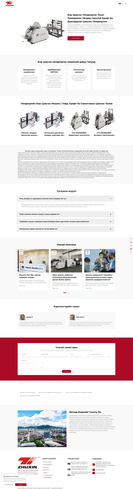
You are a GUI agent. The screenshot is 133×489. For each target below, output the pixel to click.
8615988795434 (100, 469)
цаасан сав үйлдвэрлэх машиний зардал (78, 392)
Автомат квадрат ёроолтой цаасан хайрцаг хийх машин (29, 134)
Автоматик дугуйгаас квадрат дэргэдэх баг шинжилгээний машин (54, 134)
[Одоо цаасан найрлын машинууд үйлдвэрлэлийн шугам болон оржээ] (69, 475)
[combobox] (45, 357)
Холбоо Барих (100, 3)
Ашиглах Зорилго (75, 3)
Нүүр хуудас (54, 3)
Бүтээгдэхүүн (63, 3)
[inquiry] (131, 252)
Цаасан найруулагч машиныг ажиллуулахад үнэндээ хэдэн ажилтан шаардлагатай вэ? (79, 468)
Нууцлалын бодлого (57, 488)
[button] (64, 292)
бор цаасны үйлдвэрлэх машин (30, 395)
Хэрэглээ (46, 467)
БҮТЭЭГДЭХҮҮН (48, 464)
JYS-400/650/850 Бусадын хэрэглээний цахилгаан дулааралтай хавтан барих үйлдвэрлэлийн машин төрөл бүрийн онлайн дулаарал (104, 134)
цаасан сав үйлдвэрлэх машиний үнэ (50, 392)
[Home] (28, 462)
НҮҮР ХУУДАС (48, 462)
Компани (85, 3)
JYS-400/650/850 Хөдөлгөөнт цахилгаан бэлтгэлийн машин (79, 134)
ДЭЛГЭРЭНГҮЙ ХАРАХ (29, 119)
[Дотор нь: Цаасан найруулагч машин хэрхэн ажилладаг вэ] (69, 463)
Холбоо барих (48, 477)
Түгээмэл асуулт (111, 3)
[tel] (131, 238)
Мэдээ (92, 3)
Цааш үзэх (22, 285)
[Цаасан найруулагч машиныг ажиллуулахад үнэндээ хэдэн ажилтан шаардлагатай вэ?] (69, 469)
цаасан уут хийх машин (27, 392)
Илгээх (67, 371)
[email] (131, 245)
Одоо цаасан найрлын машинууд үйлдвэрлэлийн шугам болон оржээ (80, 473)
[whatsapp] (131, 242)
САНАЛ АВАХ (76, 38)
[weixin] (131, 248)
